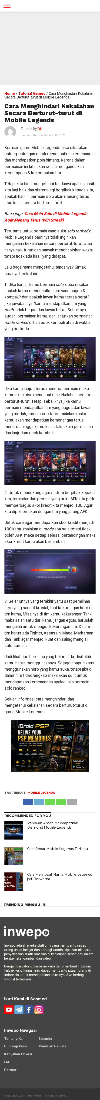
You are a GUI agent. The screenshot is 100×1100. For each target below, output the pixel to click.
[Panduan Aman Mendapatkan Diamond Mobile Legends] (13, 830)
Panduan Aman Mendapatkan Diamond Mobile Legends (52, 825)
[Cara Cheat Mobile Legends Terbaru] (13, 856)
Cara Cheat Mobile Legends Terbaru (57, 849)
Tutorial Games (31, 93)
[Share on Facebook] (28, 801)
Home (9, 93)
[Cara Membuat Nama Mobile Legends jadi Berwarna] (13, 881)
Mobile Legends (41, 792)
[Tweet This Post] (39, 801)
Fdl (39, 129)
